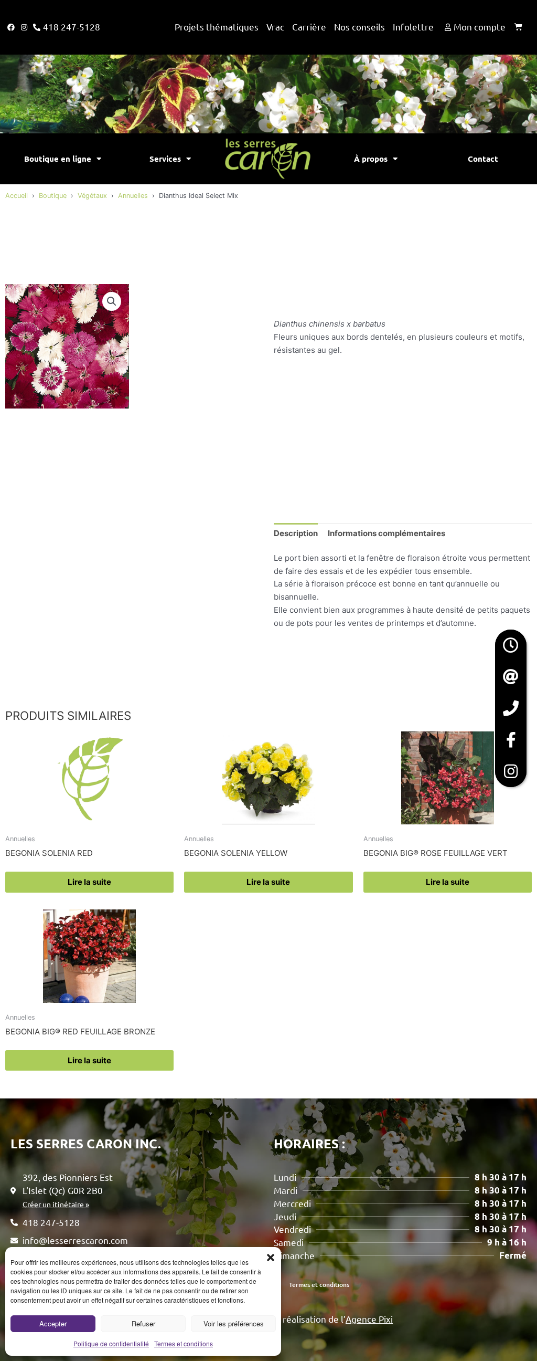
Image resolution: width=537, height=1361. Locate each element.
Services (165, 158)
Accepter (53, 1323)
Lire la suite (89, 882)
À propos (371, 158)
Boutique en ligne (57, 158)
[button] (270, 1257)
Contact (483, 158)
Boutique (53, 196)
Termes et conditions (183, 1343)
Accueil (16, 196)
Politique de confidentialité (111, 1343)
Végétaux (92, 196)
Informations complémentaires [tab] (386, 533)
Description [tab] (296, 533)
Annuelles (133, 196)
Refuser (143, 1323)
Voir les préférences (233, 1323)
